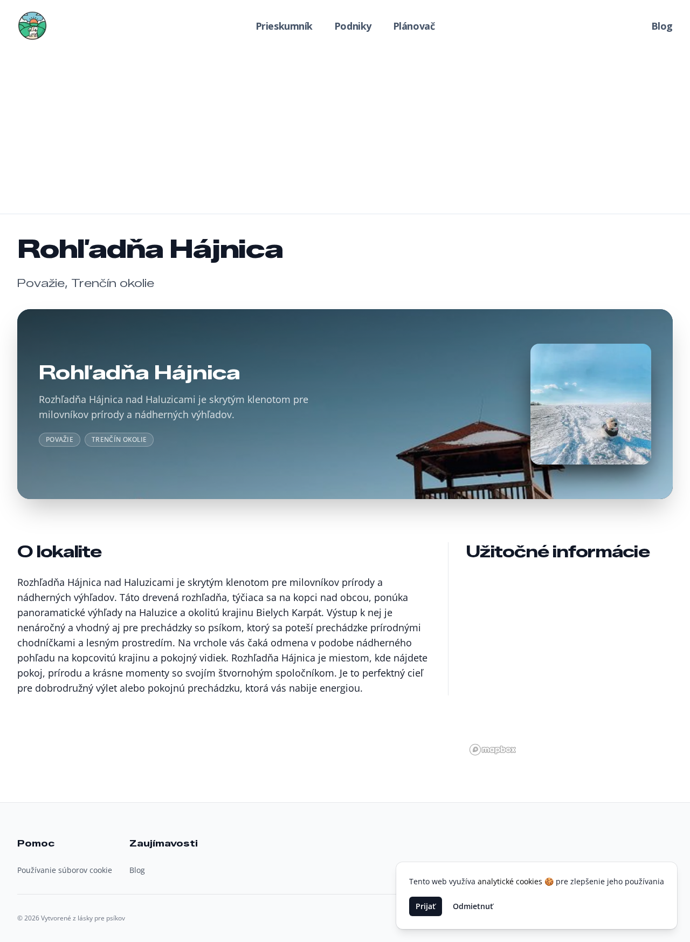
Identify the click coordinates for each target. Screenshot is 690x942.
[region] (569, 664)
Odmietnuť (473, 906)
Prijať (426, 906)
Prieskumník (284, 25)
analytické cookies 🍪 (516, 881)
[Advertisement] (345, 132)
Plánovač (413, 25)
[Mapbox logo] (492, 749)
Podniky (352, 25)
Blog (662, 25)
